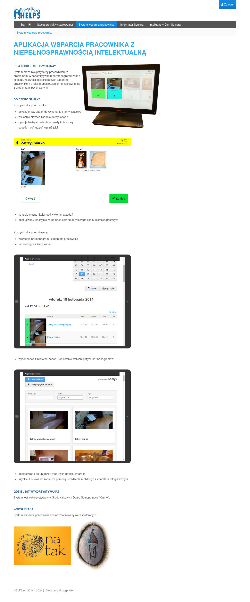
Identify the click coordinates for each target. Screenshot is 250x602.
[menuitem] (227, 4)
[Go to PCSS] (27, 13)
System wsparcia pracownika (34, 32)
